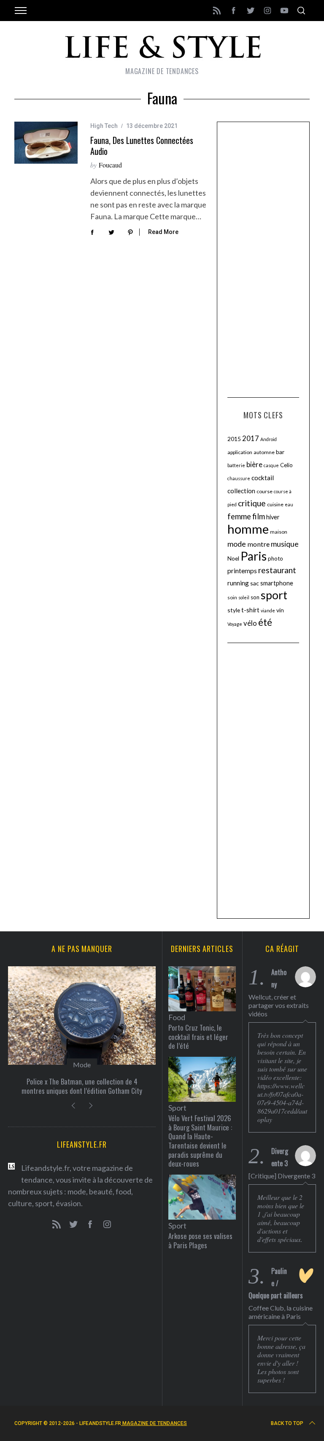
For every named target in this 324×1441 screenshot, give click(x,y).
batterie (236, 465)
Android (268, 439)
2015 (234, 438)
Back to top (287, 1423)
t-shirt (250, 610)
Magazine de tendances (154, 1423)
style (233, 610)
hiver (273, 517)
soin (232, 597)
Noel (233, 558)
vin (280, 610)
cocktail (262, 477)
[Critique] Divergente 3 (281, 1176)
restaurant (277, 570)
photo (275, 558)
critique (252, 503)
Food (176, 1017)
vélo (250, 623)
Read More (163, 232)
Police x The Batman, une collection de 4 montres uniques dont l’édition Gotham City (82, 1086)
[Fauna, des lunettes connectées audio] (46, 143)
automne (264, 452)
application (239, 452)
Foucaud (110, 164)
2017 (250, 438)
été (265, 622)
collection (241, 491)
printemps (242, 570)
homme (248, 528)
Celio (286, 465)
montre (258, 544)
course (264, 491)
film (258, 516)
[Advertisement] (263, 258)
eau (289, 504)
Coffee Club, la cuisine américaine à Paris (280, 1312)
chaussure (238, 478)
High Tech (104, 125)
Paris (253, 556)
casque (271, 465)
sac (254, 583)
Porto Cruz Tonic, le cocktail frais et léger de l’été (198, 1036)
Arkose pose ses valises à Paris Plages (200, 1240)
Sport (177, 1107)
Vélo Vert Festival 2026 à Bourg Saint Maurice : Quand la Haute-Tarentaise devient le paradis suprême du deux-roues (200, 1141)
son (255, 597)
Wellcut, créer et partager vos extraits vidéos (278, 1005)
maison (278, 532)
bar (280, 451)
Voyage (234, 624)
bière (254, 464)
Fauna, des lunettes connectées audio (141, 145)
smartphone (276, 583)
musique (285, 543)
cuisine (275, 504)
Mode (82, 1065)
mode (236, 543)
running (238, 583)
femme (239, 516)
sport (274, 595)
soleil (243, 597)
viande (268, 610)
